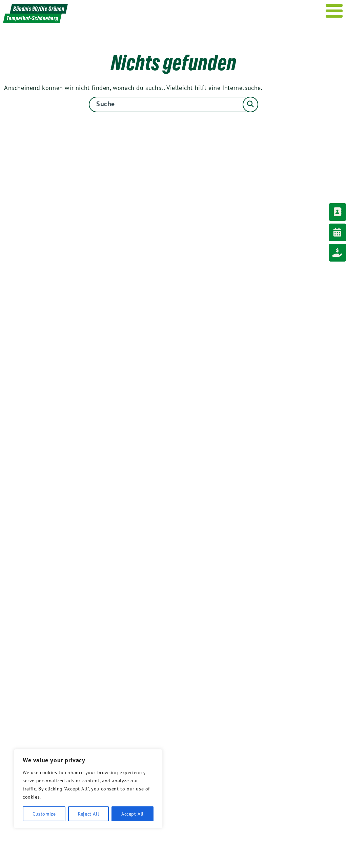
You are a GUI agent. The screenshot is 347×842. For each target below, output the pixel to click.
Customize (44, 814)
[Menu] (334, 11)
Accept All (132, 814)
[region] (88, 788)
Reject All (88, 814)
